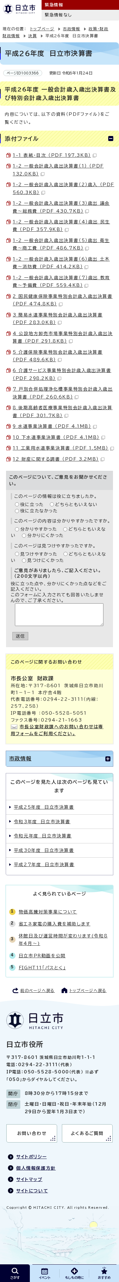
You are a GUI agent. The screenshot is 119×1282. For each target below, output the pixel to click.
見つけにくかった (45, 560)
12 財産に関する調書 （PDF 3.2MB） (56, 459)
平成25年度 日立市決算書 (44, 807)
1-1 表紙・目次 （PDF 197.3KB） (52, 155)
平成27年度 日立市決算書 (44, 864)
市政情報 (71, 29)
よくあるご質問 (87, 1133)
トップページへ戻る (88, 990)
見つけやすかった (38, 554)
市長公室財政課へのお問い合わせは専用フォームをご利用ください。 (57, 730)
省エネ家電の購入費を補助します (54, 924)
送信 (20, 636)
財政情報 (11, 36)
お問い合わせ (32, 1133)
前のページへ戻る (37, 990)
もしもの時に (74, 1277)
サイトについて (32, 1191)
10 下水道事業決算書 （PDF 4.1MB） (56, 437)
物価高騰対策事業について (48, 912)
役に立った (32, 504)
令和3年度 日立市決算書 (42, 821)
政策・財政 (98, 29)
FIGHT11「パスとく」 (42, 968)
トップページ (42, 29)
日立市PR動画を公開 (42, 956)
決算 (32, 36)
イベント (44, 1277)
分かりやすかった (38, 529)
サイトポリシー (31, 1157)
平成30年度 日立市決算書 (44, 850)
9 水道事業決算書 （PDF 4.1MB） (52, 426)
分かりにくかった (45, 535)
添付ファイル (22, 138)
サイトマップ (29, 1179)
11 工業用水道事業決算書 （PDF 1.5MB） (61, 448)
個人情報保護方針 (36, 1168)
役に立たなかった (39, 511)
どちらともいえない (76, 504)
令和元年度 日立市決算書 (43, 836)
